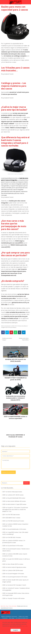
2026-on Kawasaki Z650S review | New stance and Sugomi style (15, 594)
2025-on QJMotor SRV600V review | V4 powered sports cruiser (13, 541)
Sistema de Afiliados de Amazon (9, 616)
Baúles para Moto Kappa (7, 339)
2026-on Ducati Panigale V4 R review (13, 573)
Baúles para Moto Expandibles (24, 339)
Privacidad (5, 618)
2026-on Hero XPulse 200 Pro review (12, 564)
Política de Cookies (23, 616)
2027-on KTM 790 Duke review (11, 514)
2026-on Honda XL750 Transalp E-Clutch (14, 585)
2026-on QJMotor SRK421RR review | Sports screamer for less (14, 555)
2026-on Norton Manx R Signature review (14, 567)
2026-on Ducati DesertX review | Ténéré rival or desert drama (16, 550)
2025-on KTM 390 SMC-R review (11, 537)
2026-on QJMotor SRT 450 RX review (12, 495)
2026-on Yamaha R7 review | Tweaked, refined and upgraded (15, 589)
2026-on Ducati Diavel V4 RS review (12, 546)
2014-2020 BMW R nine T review (11, 518)
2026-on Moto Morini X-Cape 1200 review (14, 504)
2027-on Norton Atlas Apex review (12, 492)
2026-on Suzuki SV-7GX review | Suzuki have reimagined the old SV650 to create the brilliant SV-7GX (15, 509)
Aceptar (15, 630)
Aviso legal (11, 618)
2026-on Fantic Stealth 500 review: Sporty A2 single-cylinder (15, 581)
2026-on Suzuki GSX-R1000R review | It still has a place (16, 560)
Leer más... (25, 626)
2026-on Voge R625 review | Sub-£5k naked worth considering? (15, 533)
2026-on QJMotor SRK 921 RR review (12, 570)
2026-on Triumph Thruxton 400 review (13, 598)
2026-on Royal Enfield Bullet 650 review (13, 498)
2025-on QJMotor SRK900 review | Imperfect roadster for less (15, 525)
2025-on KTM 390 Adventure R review (13, 521)
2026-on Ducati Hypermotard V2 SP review (14, 577)
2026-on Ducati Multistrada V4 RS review (14, 529)
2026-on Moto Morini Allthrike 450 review (14, 501)
